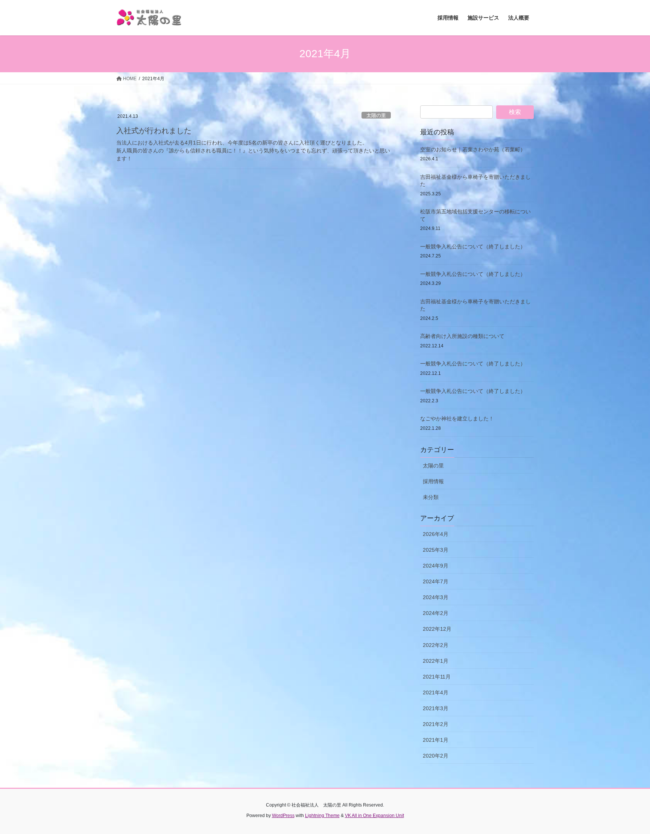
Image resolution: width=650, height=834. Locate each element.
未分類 (431, 497)
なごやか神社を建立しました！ (457, 418)
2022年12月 (437, 629)
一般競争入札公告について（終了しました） (472, 247)
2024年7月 (435, 581)
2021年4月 (435, 692)
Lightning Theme (322, 815)
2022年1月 (435, 661)
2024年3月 (435, 597)
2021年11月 (437, 677)
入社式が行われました (153, 130)
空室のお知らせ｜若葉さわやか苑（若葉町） (472, 149)
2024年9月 (435, 566)
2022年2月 (435, 645)
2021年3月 (435, 708)
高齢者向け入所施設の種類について (462, 336)
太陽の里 (376, 115)
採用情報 (433, 481)
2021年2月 (435, 724)
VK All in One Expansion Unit (374, 815)
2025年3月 (435, 550)
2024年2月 (435, 613)
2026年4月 (435, 534)
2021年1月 (435, 740)
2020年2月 (435, 756)
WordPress (283, 815)
